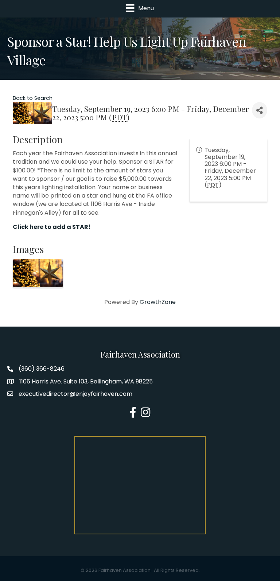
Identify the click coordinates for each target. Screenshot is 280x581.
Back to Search (32, 98)
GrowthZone (158, 302)
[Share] (259, 110)
